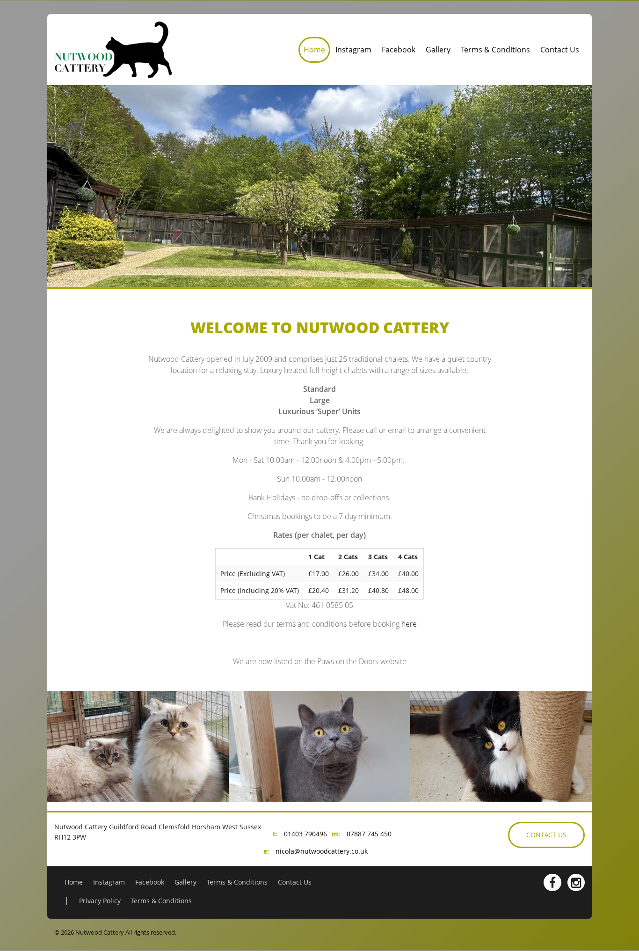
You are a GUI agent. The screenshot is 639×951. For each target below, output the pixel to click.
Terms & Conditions (495, 49)
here (409, 624)
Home (314, 49)
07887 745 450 (369, 833)
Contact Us (559, 49)
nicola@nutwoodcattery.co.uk (322, 851)
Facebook (398, 49)
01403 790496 (305, 833)
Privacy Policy (100, 900)
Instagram (353, 49)
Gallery (438, 49)
